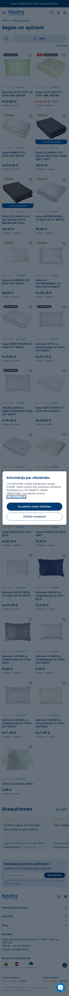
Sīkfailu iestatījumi (34, 516)
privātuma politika (16, 496)
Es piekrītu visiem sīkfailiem (34, 506)
